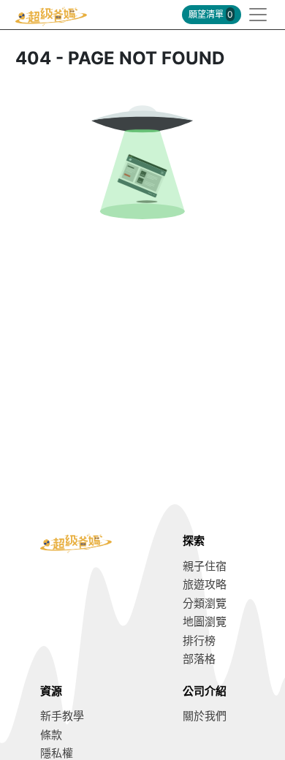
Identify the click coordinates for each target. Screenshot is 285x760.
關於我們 (205, 716)
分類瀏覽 (205, 603)
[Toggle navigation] (254, 14)
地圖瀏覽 (205, 621)
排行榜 (199, 640)
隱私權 (56, 753)
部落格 (199, 659)
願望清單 (211, 14)
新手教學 (62, 716)
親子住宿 (205, 566)
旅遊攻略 (205, 584)
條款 (51, 735)
